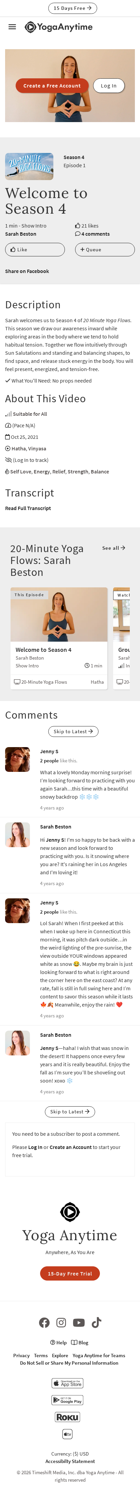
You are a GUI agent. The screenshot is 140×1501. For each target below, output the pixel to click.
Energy (42, 471)
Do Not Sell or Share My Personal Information (69, 1363)
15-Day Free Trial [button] (70, 1273)
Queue (93, 249)
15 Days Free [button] (70, 8)
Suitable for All (30, 413)
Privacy (21, 1355)
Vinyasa (37, 448)
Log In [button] (109, 85)
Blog (82, 1342)
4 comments (96, 233)
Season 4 (74, 157)
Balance (100, 471)
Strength (78, 471)
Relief (58, 471)
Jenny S (49, 751)
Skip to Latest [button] (71, 731)
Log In (35, 1147)
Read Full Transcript (28, 508)
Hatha (19, 448)
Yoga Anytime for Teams (99, 1355)
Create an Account (71, 1147)
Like (21, 249)
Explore (60, 1355)
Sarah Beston (20, 233)
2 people (49, 760)
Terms (41, 1355)
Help (61, 1342)
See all (111, 548)
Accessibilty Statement (70, 1461)
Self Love (20, 471)
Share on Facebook (27, 271)
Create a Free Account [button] (52, 85)
